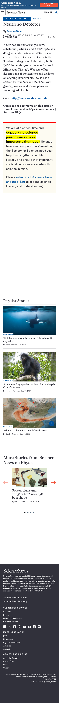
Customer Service (10, 621)
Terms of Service (37, 682)
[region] (29, 491)
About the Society (10, 658)
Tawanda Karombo (13, 391)
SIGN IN (48, 12)
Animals (8, 334)
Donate (6, 664)
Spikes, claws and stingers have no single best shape (27, 494)
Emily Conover (19, 501)
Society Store (8, 661)
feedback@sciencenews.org (36, 109)
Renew (6, 615)
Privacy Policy (51, 682)
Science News (15, 31)
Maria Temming (11, 345)
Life (14, 486)
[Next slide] (53, 482)
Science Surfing (17, 18)
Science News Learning (15, 601)
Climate (7, 427)
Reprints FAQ (12, 112)
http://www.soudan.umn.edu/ (30, 98)
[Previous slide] (5, 482)
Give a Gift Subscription (12, 618)
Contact (6, 649)
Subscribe (7, 612)
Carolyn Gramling (12, 434)
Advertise (7, 646)
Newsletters (8, 639)
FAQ (5, 636)
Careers (6, 668)
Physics (37, 19)
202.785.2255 (50, 679)
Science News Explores (15, 597)
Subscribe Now (48, 4)
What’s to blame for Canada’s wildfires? (25, 431)
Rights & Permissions (11, 642)
